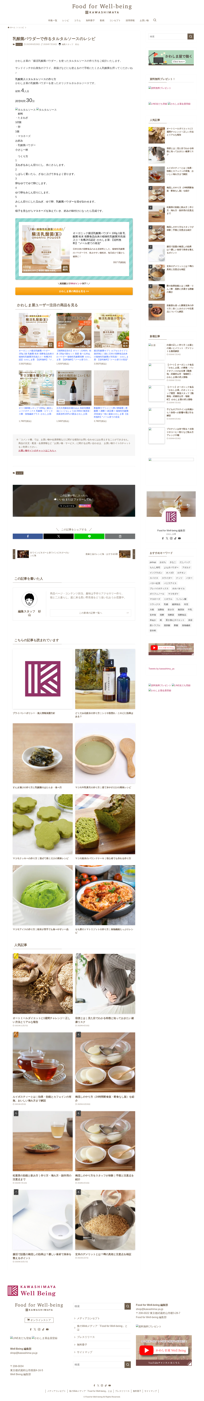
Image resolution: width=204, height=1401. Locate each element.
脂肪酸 (167, 625)
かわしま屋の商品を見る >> (74, 291)
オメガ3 (169, 573)
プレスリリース (86, 1337)
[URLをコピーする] (120, 536)
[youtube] (179, 538)
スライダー (167, 578)
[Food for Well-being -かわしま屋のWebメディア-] (102, 9)
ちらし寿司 (155, 567)
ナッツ (179, 578)
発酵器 (171, 615)
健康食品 (176, 604)
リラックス (155, 604)
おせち (163, 562)
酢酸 (176, 625)
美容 (190, 620)
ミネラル (168, 599)
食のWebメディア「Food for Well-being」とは (102, 1328)
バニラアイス (170, 583)
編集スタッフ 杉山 (29, 613)
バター (189, 578)
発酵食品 (182, 615)
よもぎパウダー (171, 567)
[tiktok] (175, 538)
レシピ (19, 44)
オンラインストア (40, 1320)
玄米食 (153, 615)
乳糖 (166, 604)
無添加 (181, 609)
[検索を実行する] (190, 36)
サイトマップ (84, 1352)
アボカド (186, 567)
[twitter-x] (167, 538)
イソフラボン (156, 573)
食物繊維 (186, 625)
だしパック (185, 562)
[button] (28, 536)
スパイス (154, 578)
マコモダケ (173, 594)
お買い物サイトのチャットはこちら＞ (37, 450)
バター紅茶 (155, 583)
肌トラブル (155, 625)
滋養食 (161, 609)
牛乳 (190, 609)
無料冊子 (82, 1344)
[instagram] (171, 538)
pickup (153, 562)
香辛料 (153, 630)
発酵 (162, 615)
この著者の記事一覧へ (90, 613)
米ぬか (153, 620)
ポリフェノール (157, 594)
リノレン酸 (181, 599)
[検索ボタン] (154, 20)
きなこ (173, 562)
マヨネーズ (155, 599)
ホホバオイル (178, 588)
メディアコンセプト (88, 1318)
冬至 (186, 604)
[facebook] (162, 538)
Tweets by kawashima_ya (161, 668)
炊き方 (171, 609)
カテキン (181, 573)
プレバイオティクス (159, 588)
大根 (152, 609)
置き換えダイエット (175, 620)
